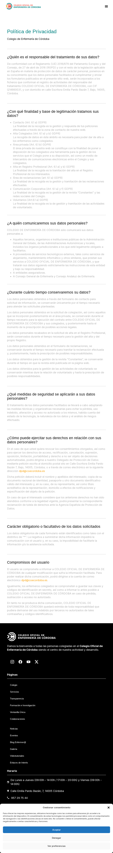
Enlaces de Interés (19, 762)
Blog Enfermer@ (18, 742)
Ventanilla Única (17, 712)
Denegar (56, 837)
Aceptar (56, 829)
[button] (108, 807)
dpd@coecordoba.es (32, 471)
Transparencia (17, 698)
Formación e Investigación (22, 705)
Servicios (14, 692)
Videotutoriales (17, 756)
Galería (13, 749)
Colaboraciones (17, 719)
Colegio (13, 685)
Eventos (14, 735)
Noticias (14, 728)
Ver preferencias (56, 846)
